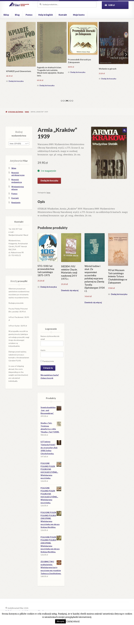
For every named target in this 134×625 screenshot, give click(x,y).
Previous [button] (8, 54)
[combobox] (19, 143)
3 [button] (65, 100)
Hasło (43, 350)
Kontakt (63, 15)
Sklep (6, 15)
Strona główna (15, 112)
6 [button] (70, 100)
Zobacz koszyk (47, 378)
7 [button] (72, 100)
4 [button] (67, 100)
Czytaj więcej (73, 621)
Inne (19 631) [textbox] (18, 143)
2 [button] (63, 100)
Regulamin (15, 202)
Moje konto (79, 15)
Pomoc (29, 15)
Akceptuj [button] (60, 621)
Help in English (45, 15)
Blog (17, 15)
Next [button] (126, 54)
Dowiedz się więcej (69, 290)
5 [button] (68, 100)
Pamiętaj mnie (48, 361)
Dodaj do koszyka (16, 81)
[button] (124, 130)
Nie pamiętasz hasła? (50, 375)
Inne (27, 112)
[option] (20, 52)
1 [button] (61, 100)
